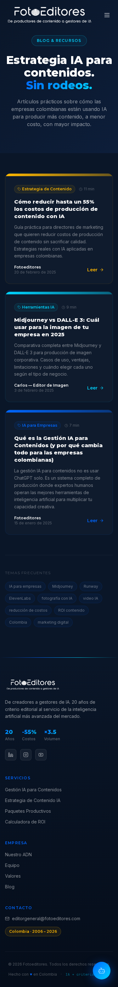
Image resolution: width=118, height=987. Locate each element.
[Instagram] (25, 754)
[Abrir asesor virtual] (101, 970)
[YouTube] (41, 754)
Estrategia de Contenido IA (32, 800)
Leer (92, 270)
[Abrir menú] (107, 15)
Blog (9, 886)
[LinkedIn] (10, 754)
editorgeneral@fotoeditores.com (46, 918)
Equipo (12, 865)
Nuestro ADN (18, 854)
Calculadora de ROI (25, 821)
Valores (13, 876)
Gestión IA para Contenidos (33, 789)
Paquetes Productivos (28, 811)
